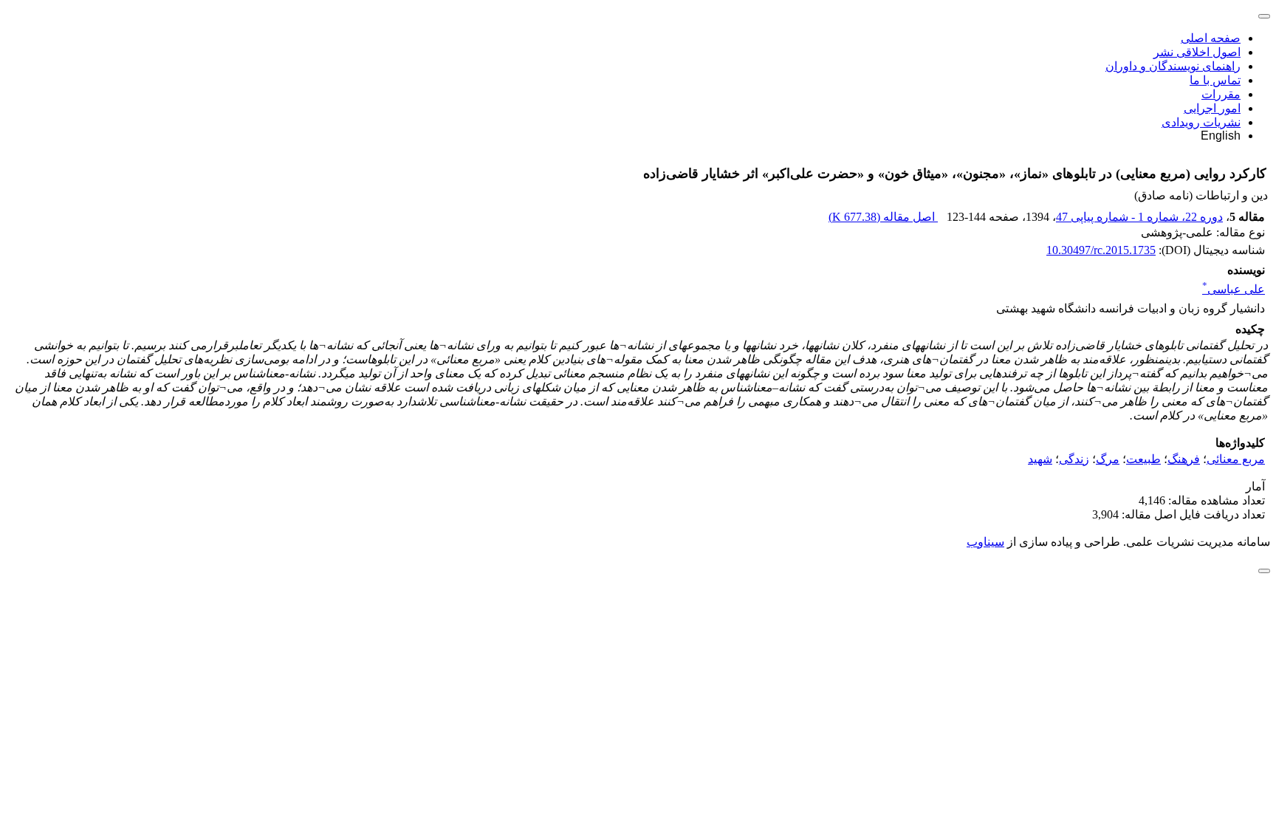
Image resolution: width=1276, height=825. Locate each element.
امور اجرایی (1212, 108)
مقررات (1221, 94)
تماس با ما (1215, 80)
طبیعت (1143, 459)
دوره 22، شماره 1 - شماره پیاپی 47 (1139, 216)
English (1221, 135)
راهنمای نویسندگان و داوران (1173, 66)
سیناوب (985, 541)
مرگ (1107, 459)
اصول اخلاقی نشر (1197, 52)
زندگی (1074, 459)
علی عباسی (1233, 289)
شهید (1040, 459)
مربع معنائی (1236, 459)
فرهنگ (1183, 459)
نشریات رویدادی (1201, 122)
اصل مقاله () (883, 216)
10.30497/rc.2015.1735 (1101, 250)
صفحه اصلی (1211, 38)
